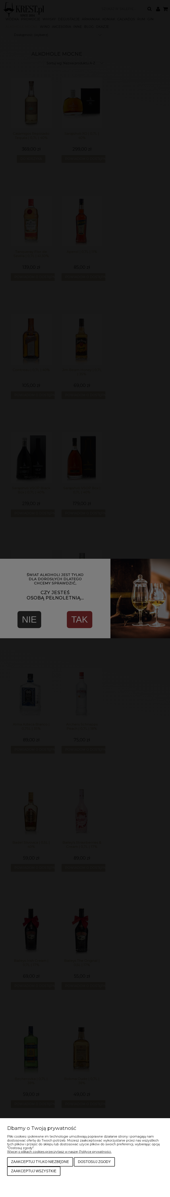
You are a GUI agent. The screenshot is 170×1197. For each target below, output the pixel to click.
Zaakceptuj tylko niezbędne (40, 1162)
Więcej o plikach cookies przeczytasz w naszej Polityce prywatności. (59, 1152)
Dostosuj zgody (94, 1162)
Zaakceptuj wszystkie (33, 1171)
